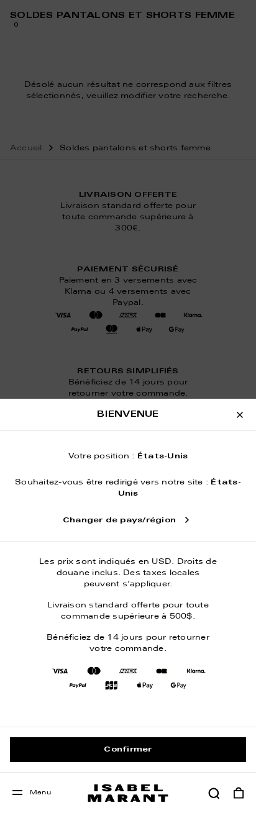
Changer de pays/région (119, 520)
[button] (213, 793)
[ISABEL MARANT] (128, 793)
